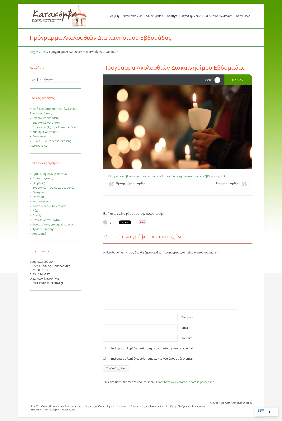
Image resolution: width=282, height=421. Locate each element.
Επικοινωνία (40, 136)
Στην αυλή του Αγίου (46, 220)
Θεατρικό (38, 192)
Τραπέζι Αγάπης (43, 229)
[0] (105, 222)
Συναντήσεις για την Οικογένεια (54, 224)
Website (187, 338)
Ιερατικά (38, 197)
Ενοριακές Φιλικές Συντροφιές (53, 187)
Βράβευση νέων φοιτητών (50, 174)
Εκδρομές (38, 183)
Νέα (43, 52)
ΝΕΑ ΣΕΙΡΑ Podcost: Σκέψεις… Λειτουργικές (53, 409)
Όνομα (187, 317)
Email (186, 327)
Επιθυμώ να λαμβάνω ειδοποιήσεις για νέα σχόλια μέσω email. (152, 348)
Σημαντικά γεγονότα (46, 122)
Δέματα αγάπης (42, 178)
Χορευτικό (39, 233)
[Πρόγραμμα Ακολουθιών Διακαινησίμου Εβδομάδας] (177, 127)
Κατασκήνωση (41, 201)
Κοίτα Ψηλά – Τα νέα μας (49, 206)
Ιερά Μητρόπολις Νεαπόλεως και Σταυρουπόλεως (56, 406)
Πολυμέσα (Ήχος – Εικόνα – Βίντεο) (56, 127)
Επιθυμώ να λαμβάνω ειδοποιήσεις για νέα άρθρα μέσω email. (151, 358)
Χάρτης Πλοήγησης (45, 132)
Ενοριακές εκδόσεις (45, 118)
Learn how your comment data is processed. (185, 382)
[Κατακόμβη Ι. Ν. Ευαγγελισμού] (58, 16)
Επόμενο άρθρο (228, 183)
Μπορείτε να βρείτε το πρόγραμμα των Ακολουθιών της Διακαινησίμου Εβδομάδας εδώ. (167, 176)
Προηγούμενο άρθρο (131, 183)
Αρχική (34, 52)
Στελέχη (37, 215)
